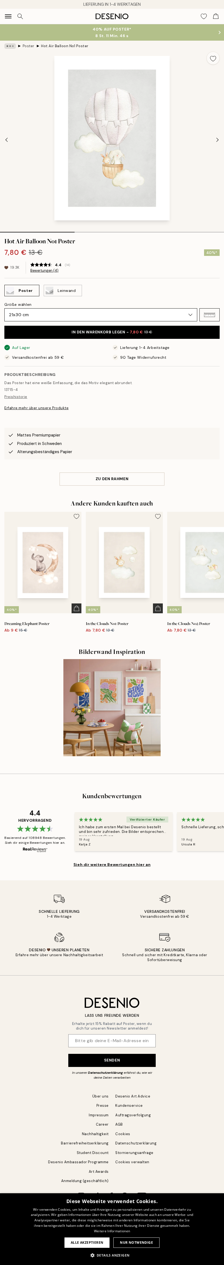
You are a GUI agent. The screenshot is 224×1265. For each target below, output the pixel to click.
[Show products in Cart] (216, 16)
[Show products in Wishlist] (204, 16)
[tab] (37, 230)
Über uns (100, 1096)
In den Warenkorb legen (112, 332)
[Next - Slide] (217, 139)
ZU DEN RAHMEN (112, 478)
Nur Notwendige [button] (136, 1242)
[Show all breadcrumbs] (10, 46)
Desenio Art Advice (132, 1096)
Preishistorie (15, 396)
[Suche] (20, 16)
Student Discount (93, 1152)
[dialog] (112, 1229)
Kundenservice (129, 1105)
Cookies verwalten (132, 1162)
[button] (209, 314)
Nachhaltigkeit (95, 1134)
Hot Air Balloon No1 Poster (65, 46)
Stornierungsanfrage (134, 1152)
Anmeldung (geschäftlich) (85, 1181)
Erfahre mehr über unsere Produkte (36, 408)
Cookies (122, 1134)
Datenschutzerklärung (105, 1072)
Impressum (99, 1115)
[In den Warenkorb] (76, 608)
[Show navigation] (8, 16)
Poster (28, 46)
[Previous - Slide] (6, 139)
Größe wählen (18, 304)
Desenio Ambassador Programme (78, 1162)
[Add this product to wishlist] (213, 58)
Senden (112, 1060)
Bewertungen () (44, 270)
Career (102, 1124)
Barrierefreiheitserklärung (85, 1143)
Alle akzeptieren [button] (87, 1242)
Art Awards (99, 1171)
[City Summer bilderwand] (112, 707)
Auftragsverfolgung (133, 1115)
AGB (119, 1124)
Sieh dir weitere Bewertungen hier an (112, 864)
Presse (102, 1105)
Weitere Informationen (112, 1231)
